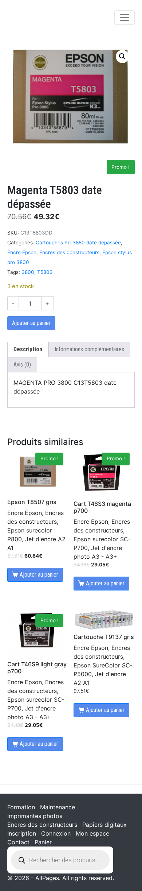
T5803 (45, 272)
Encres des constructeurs (69, 252)
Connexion (56, 833)
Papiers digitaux (104, 824)
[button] (122, 56)
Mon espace (92, 833)
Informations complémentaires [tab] (89, 349)
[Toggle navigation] (124, 17)
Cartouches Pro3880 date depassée (78, 242)
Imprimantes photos (34, 816)
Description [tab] (27, 349)
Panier (43, 842)
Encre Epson (21, 252)
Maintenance (57, 807)
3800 (27, 272)
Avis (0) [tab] (22, 364)
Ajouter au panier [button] (39, 574)
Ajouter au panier (31, 322)
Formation (21, 807)
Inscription (21, 833)
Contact (18, 842)
